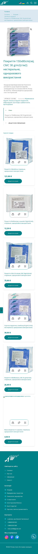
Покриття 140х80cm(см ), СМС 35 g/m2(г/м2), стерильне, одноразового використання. (17, 378)
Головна (7, 14)
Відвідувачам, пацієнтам (15, 493)
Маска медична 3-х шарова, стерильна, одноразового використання (17, 431)
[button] (31, 29)
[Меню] (35, 3)
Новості (9, 480)
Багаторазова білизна (14, 503)
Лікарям (15, 14)
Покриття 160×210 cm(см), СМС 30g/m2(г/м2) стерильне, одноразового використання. (18, 274)
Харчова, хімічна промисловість (17, 509)
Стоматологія (11, 499)
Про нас (9, 474)
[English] (20, 3)
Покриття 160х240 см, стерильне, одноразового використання (14, 170)
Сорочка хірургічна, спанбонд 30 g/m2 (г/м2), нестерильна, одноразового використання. (18, 326)
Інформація (10, 477)
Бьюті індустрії (11, 506)
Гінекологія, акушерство (15, 496)
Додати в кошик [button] (13, 181)
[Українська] (23, 3)
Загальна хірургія (10, 16)
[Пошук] (27, 3)
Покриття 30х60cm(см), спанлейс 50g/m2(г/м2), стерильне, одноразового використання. (18, 222)
